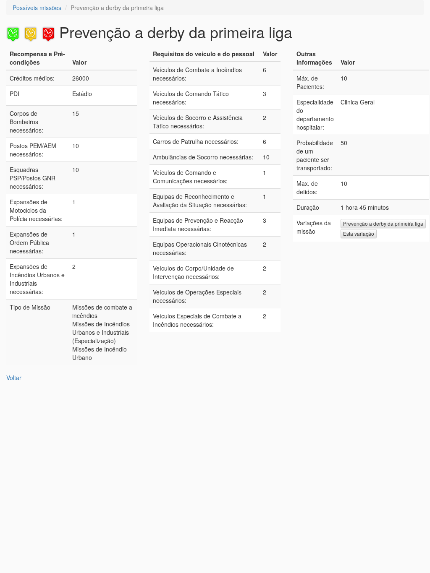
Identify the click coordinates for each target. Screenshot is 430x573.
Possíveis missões (37, 7)
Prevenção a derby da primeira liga (383, 223)
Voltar (13, 377)
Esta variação (358, 233)
